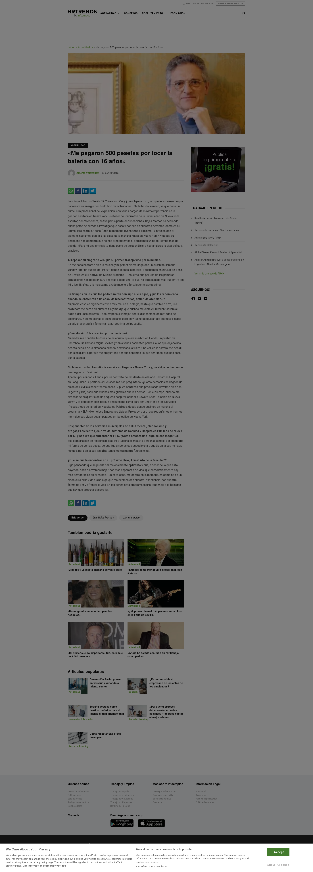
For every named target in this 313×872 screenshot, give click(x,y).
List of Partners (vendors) (151, 866)
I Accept (278, 852)
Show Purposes (278, 865)
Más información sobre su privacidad (44, 866)
